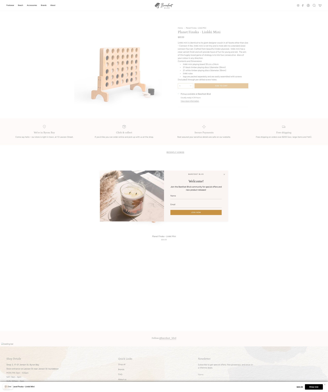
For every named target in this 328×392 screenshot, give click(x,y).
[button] (10, 5)
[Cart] (320, 5)
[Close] (224, 174)
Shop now (313, 387)
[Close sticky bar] (324, 384)
